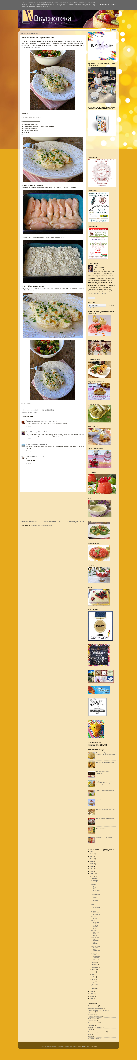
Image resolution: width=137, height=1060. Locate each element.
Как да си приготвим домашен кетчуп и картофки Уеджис (95, 924)
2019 (91, 864)
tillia (27, 456)
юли (93, 972)
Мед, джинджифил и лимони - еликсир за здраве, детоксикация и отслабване (105, 782)
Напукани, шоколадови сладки (105, 818)
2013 (91, 991)
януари (94, 988)
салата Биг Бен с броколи (32, 47)
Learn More (104, 5)
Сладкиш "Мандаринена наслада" (95, 913)
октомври (95, 964)
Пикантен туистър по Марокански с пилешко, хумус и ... (95, 956)
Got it (113, 5)
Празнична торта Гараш (95, 881)
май (93, 977)
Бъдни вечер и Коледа (95, 1008)
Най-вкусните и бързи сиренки (105, 762)
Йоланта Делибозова (33, 421)
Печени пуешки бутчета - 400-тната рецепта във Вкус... (95, 888)
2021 (91, 859)
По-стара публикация (75, 522)
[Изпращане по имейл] (46, 410)
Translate (94, 307)
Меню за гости (92, 1020)
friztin (79, 1046)
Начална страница (52, 522)
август (94, 969)
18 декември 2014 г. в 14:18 (39, 444)
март (93, 982)
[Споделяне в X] (50, 410)
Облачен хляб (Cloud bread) (104, 837)
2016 (91, 871)
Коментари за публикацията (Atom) (41, 525)
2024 (91, 851)
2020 (91, 861)
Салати (90, 1029)
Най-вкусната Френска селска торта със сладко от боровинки (105, 753)
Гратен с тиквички (101, 828)
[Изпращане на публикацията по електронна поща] (42, 410)
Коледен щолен (94, 917)
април (94, 979)
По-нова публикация (29, 522)
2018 (91, 866)
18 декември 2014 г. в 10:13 (38, 432)
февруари (95, 984)
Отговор (28, 426)
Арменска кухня (93, 1006)
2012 (91, 993)
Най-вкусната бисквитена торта (105, 809)
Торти (90, 1036)
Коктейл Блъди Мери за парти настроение (95, 948)
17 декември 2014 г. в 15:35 (49, 421)
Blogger (94, 1046)
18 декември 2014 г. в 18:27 (37, 456)
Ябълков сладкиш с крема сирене (95, 933)
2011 (91, 996)
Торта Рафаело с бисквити (104, 800)
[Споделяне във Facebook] (51, 410)
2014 (91, 876)
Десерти (90, 1014)
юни (93, 974)
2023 (91, 854)
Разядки (90, 1025)
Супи (89, 1034)
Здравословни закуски (95, 1016)
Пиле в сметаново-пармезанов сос (95, 907)
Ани (97, 265)
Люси (28, 432)
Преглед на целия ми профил (97, 293)
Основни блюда (32, 412)
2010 (91, 998)
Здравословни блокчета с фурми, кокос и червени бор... (95, 898)
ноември (94, 962)
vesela (28, 444)
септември (95, 967)
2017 (91, 868)
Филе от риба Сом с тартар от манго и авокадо (95, 940)
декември (95, 878)
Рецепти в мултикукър (94, 1027)
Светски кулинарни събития (96, 1032)
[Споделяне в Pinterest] (53, 410)
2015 (91, 873)
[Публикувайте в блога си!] (48, 410)
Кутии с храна (92, 1018)
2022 (91, 856)
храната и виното (93, 1038)
